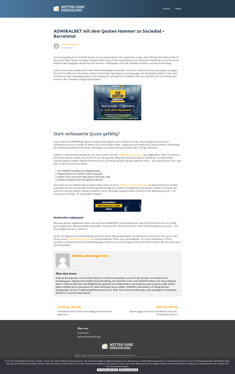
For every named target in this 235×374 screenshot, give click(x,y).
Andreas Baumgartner (90, 255)
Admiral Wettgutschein (79, 239)
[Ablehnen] (231, 365)
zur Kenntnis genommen (107, 370)
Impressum (83, 332)
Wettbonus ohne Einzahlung (134, 184)
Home (166, 8)
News (178, 8)
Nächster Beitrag (168, 306)
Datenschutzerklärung (88, 336)
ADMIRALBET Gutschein (131, 154)
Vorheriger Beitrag (67, 306)
